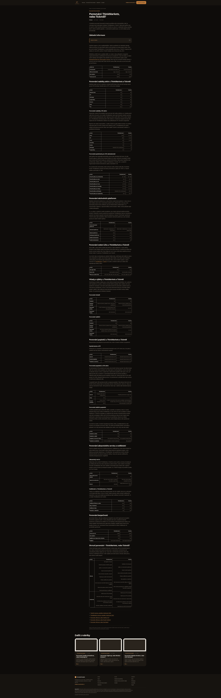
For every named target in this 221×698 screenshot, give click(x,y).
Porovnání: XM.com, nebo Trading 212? (99, 617)
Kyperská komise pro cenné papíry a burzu (99, 59)
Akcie (132, 678)
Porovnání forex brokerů (91, 2)
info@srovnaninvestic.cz (130, 2)
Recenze (83, 2)
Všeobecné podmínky (118, 678)
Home (90, 8)
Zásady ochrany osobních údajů (120, 680)
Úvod (99, 678)
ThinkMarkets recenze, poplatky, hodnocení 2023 (102, 615)
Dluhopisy (133, 680)
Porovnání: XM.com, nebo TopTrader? (99, 622)
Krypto (132, 684)
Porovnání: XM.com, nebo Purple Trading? (100, 620)
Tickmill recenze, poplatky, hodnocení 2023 (100, 613)
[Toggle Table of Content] (129, 40)
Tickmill (105, 261)
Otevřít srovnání (141, 2)
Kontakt (102, 2)
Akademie (98, 2)
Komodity (133, 682)
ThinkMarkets (98, 261)
